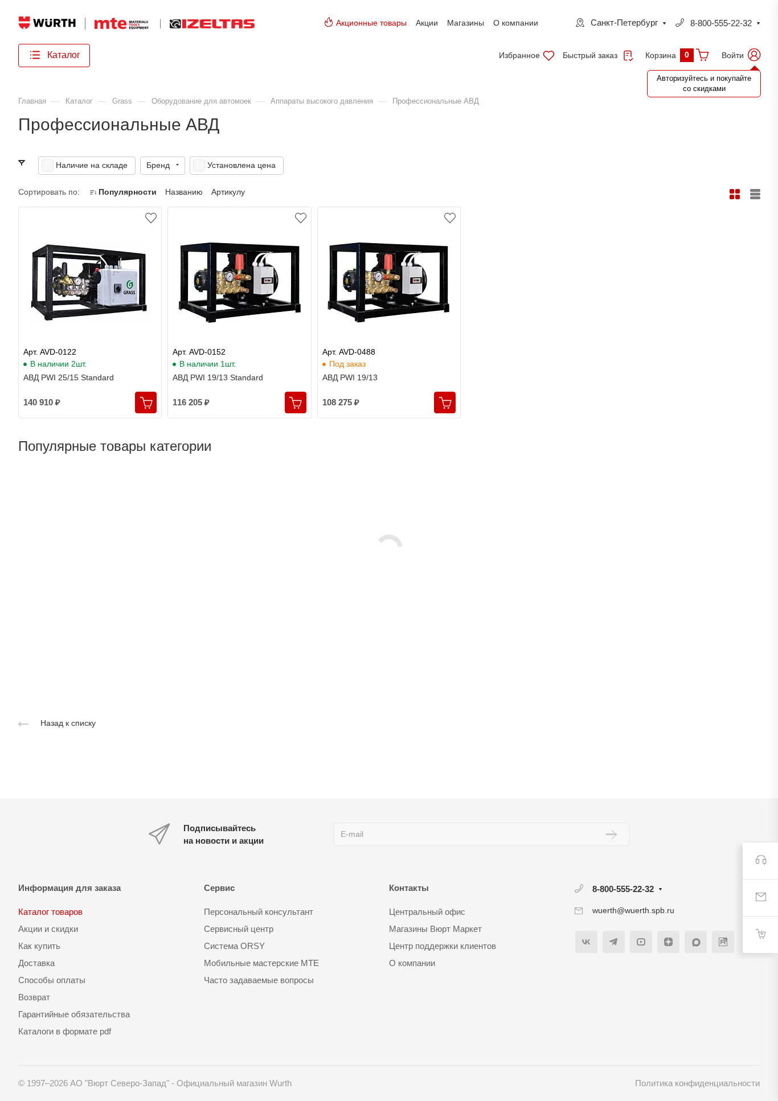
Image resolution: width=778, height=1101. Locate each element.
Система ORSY (234, 946)
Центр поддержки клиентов (442, 946)
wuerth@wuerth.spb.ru (633, 910)
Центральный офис (427, 912)
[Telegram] (614, 942)
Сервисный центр (238, 929)
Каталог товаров (50, 912)
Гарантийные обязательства (74, 1014)
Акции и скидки (48, 929)
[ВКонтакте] (586, 942)
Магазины (465, 22)
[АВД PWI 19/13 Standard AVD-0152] (239, 282)
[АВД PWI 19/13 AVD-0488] (389, 282)
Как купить (39, 946)
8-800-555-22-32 (721, 23)
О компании (515, 22)
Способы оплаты (51, 980)
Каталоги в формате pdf (64, 1031)
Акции (427, 22)
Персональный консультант (258, 912)
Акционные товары (371, 22)
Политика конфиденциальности (697, 1083)
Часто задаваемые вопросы (259, 980)
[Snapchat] (696, 942)
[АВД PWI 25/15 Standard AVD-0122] (90, 282)
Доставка (36, 963)
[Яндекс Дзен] (668, 942)
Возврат (34, 997)
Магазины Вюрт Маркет (435, 929)
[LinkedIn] (723, 942)
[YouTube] (641, 942)
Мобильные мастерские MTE (261, 963)
